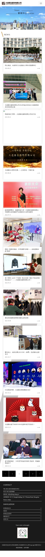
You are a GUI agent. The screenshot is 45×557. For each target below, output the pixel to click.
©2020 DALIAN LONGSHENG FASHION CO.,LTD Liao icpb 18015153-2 (21, 545)
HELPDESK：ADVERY (22, 547)
